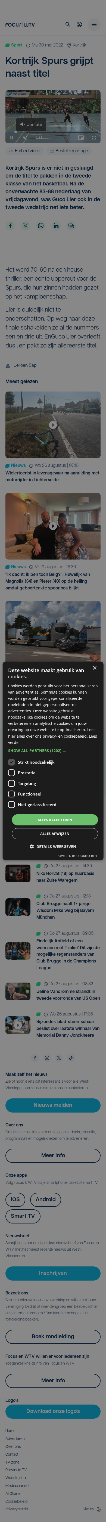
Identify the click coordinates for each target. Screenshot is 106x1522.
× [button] (94, 668)
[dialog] (53, 761)
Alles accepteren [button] (55, 819)
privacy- (50, 735)
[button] (53, 750)
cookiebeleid (75, 735)
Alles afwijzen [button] (55, 833)
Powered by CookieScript (77, 856)
